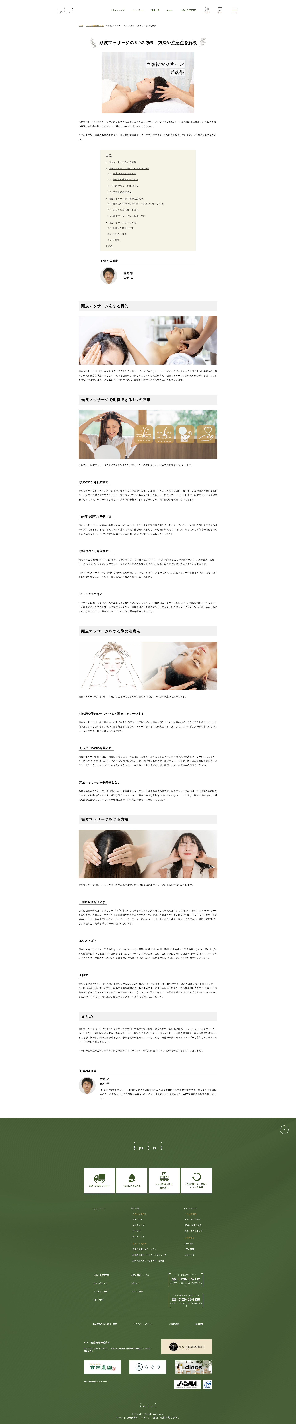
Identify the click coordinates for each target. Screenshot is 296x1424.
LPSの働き (189, 1243)
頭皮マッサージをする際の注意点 (126, 198)
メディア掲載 (137, 1291)
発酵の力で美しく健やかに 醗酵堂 (148, 1260)
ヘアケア (136, 1230)
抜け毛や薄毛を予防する (125, 179)
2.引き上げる (120, 234)
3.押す (116, 240)
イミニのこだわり (193, 1219)
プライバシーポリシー (143, 1324)
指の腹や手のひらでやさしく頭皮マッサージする (138, 203)
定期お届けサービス (140, 1275)
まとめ (109, 246)
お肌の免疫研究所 (95, 26)
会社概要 (199, 1324)
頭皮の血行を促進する (124, 173)
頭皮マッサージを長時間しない (129, 216)
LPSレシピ (189, 1254)
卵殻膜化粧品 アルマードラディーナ (149, 1254)
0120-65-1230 (189, 1299)
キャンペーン (99, 1208)
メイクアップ (138, 1225)
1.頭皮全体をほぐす (123, 228)
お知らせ (135, 1283)
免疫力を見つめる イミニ (144, 1249)
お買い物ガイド (100, 1283)
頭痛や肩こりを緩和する (125, 185)
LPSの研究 (189, 1249)
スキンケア (137, 1219)
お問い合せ (98, 1299)
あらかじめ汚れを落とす (125, 209)
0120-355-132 (189, 1278)
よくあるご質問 (100, 1291)
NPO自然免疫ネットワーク (96, 1381)
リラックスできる (122, 191)
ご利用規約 (174, 1324)
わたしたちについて (194, 1230)
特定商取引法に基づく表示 (105, 1324)
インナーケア (138, 1236)
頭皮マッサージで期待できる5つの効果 (129, 168)
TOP (81, 26)
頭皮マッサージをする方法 (122, 222)
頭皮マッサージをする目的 (122, 162)
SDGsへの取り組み (193, 1225)
